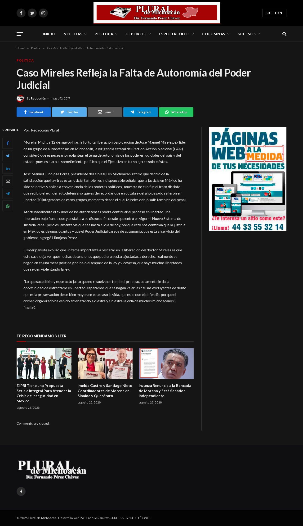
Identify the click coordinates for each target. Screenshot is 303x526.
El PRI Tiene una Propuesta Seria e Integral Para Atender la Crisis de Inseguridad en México (44, 393)
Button (274, 13)
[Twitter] (7, 155)
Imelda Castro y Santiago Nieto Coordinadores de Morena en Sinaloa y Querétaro (105, 390)
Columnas (213, 34)
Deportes (136, 34)
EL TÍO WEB (142, 518)
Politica (104, 34)
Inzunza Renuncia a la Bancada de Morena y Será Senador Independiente (165, 390)
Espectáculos (174, 34)
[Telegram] (7, 193)
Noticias (72, 34)
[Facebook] (7, 143)
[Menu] (20, 34)
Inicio (49, 34)
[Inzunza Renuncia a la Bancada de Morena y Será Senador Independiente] (166, 363)
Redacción (38, 98)
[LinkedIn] (7, 168)
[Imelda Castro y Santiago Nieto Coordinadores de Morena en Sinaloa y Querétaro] (105, 363)
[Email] (7, 180)
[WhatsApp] (7, 205)
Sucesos (247, 34)
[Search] (283, 34)
